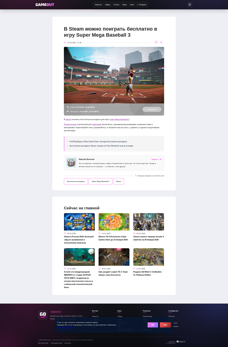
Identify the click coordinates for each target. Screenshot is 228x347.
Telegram (154, 159)
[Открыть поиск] (189, 4)
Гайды (119, 316)
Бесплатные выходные (76, 181)
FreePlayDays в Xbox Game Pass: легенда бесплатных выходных (98, 142)
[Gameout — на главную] (45, 5)
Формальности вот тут (65, 327)
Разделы (142, 5)
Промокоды (147, 316)
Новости (95, 316)
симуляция (97, 124)
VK (160, 159)
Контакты (68, 343)
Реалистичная (70, 124)
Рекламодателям (56, 343)
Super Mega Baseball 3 (119, 119)
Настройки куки (43, 343)
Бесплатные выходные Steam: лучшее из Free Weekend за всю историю (101, 146)
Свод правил (173, 326)
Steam (68, 119)
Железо (172, 316)
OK (152, 325)
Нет (165, 325)
